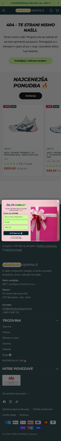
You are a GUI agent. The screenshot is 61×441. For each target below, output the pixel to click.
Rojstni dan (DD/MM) (11, 213)
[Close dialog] (58, 201)
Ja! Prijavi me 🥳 (16, 233)
